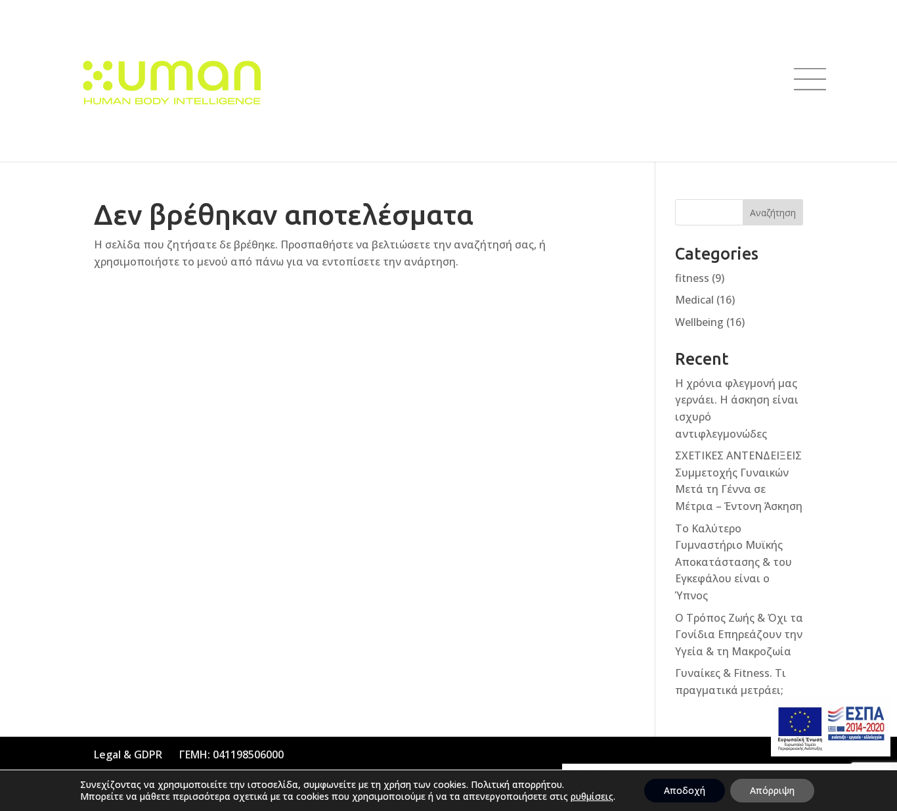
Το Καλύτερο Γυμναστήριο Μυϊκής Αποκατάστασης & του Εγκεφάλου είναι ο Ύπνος (733, 562)
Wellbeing (699, 322)
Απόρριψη (772, 790)
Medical (694, 299)
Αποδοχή (684, 790)
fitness (692, 278)
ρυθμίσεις (592, 796)
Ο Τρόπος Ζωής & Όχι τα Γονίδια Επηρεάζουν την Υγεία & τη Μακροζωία (739, 635)
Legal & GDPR (128, 754)
